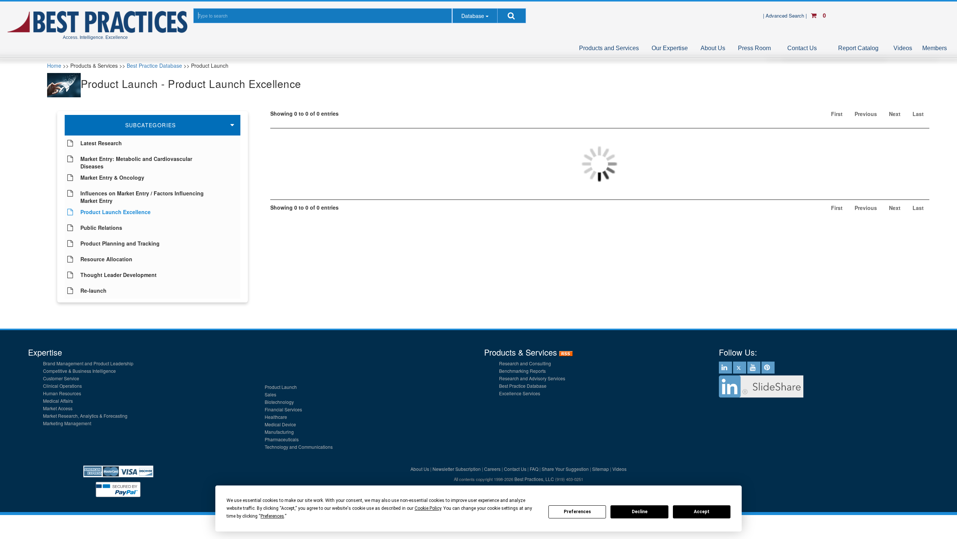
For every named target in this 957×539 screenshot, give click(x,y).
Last (918, 114)
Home (54, 65)
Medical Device (280, 424)
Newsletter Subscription (457, 469)
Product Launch (281, 387)
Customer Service (61, 378)
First (837, 114)
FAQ (534, 469)
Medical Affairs (58, 401)
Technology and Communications (299, 447)
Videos (902, 48)
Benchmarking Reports (522, 371)
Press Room (754, 48)
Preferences (577, 511)
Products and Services (609, 48)
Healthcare (276, 417)
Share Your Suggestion (565, 469)
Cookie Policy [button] (428, 508)
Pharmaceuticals (282, 439)
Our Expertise (670, 48)
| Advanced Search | (785, 15)
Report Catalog (858, 48)
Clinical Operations (62, 386)
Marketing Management (67, 423)
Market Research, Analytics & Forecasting (85, 415)
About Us (713, 48)
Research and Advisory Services (532, 378)
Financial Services (283, 409)
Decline (639, 511)
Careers (492, 469)
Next (895, 114)
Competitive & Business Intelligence (79, 371)
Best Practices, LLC (534, 479)
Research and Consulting (525, 363)
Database (472, 15)
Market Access (58, 408)
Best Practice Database (154, 65)
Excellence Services (519, 393)
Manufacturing (279, 432)
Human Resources (62, 393)
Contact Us (802, 48)
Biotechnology (279, 402)
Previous (866, 114)
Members (934, 48)
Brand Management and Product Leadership (88, 363)
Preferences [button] (272, 516)
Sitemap (600, 469)
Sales (270, 394)
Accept (702, 511)
